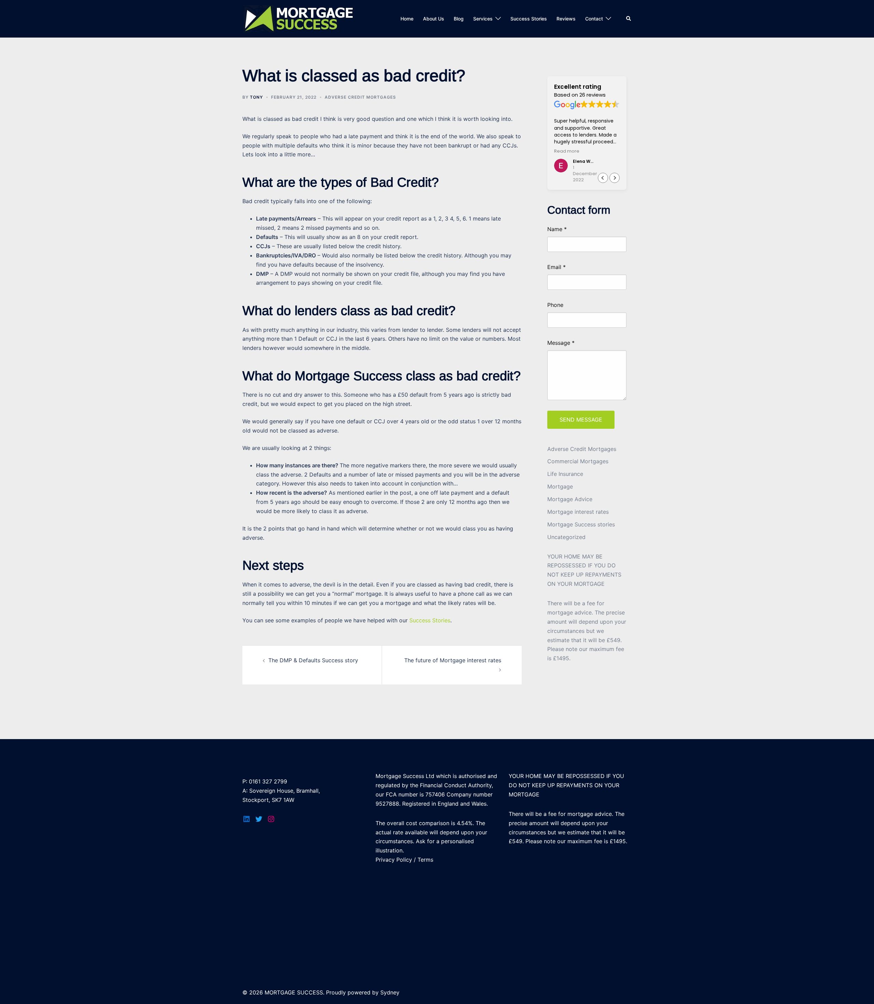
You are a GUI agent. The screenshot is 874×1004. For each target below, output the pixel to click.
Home (406, 19)
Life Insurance (565, 473)
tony (256, 97)
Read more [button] (566, 151)
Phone (555, 305)
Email (556, 267)
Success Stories (528, 19)
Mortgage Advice (569, 499)
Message (561, 342)
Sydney (389, 992)
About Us (433, 19)
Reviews (566, 19)
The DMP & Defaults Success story (313, 660)
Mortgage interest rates (578, 511)
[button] (614, 178)
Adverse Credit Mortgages (360, 97)
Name (557, 229)
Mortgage (560, 486)
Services (483, 19)
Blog (459, 19)
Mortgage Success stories (581, 524)
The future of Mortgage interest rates (452, 660)
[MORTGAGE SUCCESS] (301, 18)
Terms (425, 859)
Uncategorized (566, 537)
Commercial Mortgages (577, 461)
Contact (594, 19)
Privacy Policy (394, 859)
